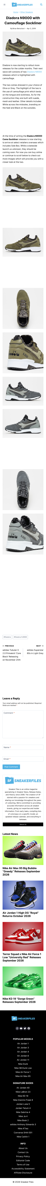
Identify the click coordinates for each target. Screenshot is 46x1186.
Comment (9, 713)
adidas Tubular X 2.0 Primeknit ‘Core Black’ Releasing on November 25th (12, 653)
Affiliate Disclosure (23, 1173)
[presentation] (23, 850)
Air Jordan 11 (23, 1060)
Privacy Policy (23, 1156)
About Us (23, 1148)
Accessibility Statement (23, 1168)
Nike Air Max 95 (23, 1076)
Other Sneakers (26, 12)
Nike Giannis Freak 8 (23, 1100)
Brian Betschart (19, 28)
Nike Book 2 (23, 1120)
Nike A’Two (23, 1128)
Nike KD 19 (23, 1096)
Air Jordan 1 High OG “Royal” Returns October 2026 (21, 914)
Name (7, 747)
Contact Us (23, 1152)
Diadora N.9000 (20, 637)
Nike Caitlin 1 (23, 1136)
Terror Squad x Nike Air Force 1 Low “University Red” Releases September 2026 (22, 957)
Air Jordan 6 (23, 1056)
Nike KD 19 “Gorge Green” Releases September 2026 (19, 1000)
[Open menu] (5, 4)
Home (15, 12)
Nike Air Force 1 (23, 1072)
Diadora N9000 (34, 72)
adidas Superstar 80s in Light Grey (35, 650)
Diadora (7, 637)
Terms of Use (23, 1164)
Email (7, 759)
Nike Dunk (23, 1064)
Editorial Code (23, 1160)
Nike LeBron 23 (23, 1092)
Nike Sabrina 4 (23, 1112)
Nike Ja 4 (23, 1116)
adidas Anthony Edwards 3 (23, 1124)
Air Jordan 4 (23, 1052)
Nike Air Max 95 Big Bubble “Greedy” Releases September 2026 (21, 871)
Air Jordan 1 (23, 1043)
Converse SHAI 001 (23, 1132)
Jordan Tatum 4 (23, 1108)
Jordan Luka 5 (23, 1104)
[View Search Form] (41, 4)
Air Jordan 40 (23, 1088)
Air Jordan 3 (23, 1047)
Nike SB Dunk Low (23, 1068)
